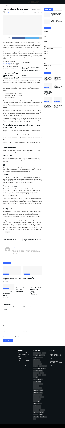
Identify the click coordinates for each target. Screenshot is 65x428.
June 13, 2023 (54, 17)
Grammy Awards (37, 381)
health (41, 383)
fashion (42, 372)
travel (41, 414)
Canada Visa (40, 357)
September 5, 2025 (34, 294)
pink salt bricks (37, 405)
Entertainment (47, 34)
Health (45, 46)
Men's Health (36, 401)
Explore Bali (36, 372)
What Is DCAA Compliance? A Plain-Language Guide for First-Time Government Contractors (48, 92)
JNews (6, 425)
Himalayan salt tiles (38, 394)
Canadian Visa (37, 359)
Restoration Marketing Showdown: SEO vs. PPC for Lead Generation (32, 277)
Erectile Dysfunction (38, 370)
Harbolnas (36, 383)
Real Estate (36, 410)
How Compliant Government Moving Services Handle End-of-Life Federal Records (47, 106)
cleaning (35, 366)
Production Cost (37, 407)
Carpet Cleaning (37, 361)
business (36, 355)
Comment (5, 309)
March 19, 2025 (54, 23)
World (45, 68)
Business (46, 31)
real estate (46, 53)
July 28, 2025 (5, 281)
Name (4, 325)
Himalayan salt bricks (38, 392)
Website (25, 331)
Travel (45, 63)
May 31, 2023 (15, 12)
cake (35, 357)
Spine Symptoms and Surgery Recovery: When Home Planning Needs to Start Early (48, 79)
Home (4, 5)
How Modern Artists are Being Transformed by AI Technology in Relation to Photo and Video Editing (31, 67)
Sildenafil (36, 414)
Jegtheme (27, 425)
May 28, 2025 (26, 280)
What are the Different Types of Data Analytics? (8, 293)
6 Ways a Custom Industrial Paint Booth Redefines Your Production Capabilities (35, 289)
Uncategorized (47, 65)
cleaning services (42, 366)
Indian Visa (36, 396)
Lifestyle (46, 51)
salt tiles (41, 412)
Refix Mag (32, 2)
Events (45, 36)
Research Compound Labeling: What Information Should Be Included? (57, 79)
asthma (43, 353)
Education (43, 368)
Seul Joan (8, 12)
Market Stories (37, 399)
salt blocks (42, 410)
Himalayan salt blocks (38, 390)
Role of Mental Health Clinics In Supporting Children (56, 14)
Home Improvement (48, 48)
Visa (35, 418)
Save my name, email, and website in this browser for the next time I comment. (22, 336)
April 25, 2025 (5, 297)
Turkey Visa (36, 416)
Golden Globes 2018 (38, 379)
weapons (7, 232)
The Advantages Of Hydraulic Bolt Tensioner (56, 21)
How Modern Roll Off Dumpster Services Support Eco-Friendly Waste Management (58, 106)
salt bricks (36, 412)
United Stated (43, 416)
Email (4, 331)
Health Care (36, 385)
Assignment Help (37, 353)
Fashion (46, 39)
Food (45, 43)
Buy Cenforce (42, 355)
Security (46, 56)
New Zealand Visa (37, 403)
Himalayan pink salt (38, 388)
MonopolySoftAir (7, 63)
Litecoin (41, 396)
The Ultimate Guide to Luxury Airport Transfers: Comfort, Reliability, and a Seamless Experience (58, 85)
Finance (45, 41)
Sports (45, 58)
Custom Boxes (37, 368)
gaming (35, 377)
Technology (8, 5)
